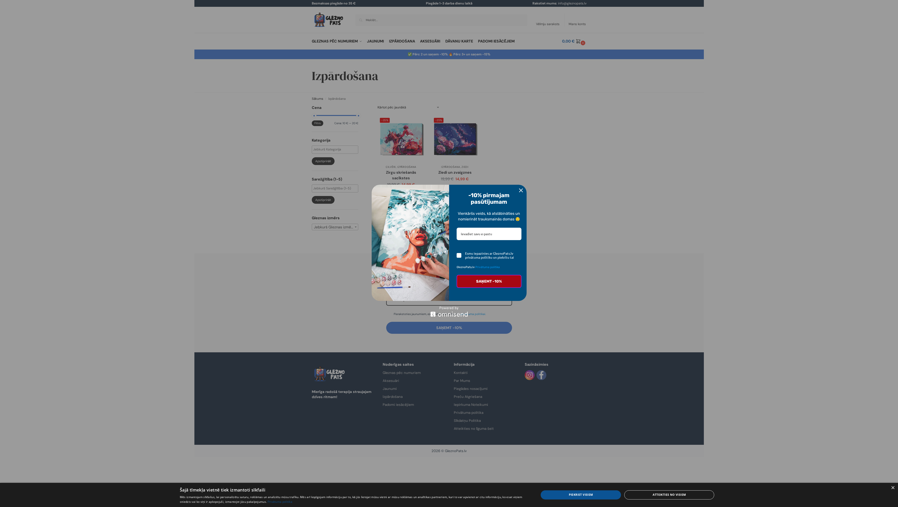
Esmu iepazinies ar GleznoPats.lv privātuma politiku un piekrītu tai (489, 255)
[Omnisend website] (449, 311)
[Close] (521, 190)
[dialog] (449, 495)
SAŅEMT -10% (489, 281)
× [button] (892, 488)
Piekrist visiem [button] (581, 495)
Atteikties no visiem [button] (669, 495)
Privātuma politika (487, 267)
